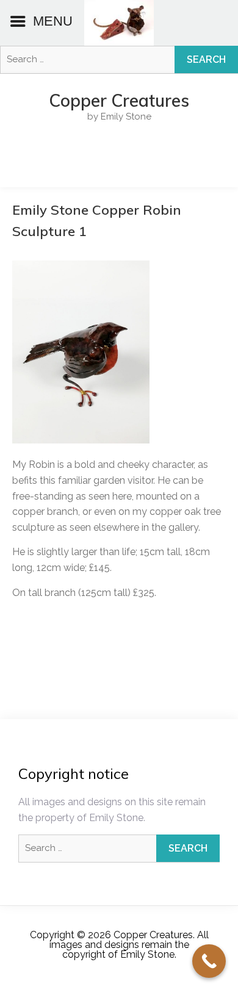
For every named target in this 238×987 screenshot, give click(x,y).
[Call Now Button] (209, 961)
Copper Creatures (119, 100)
